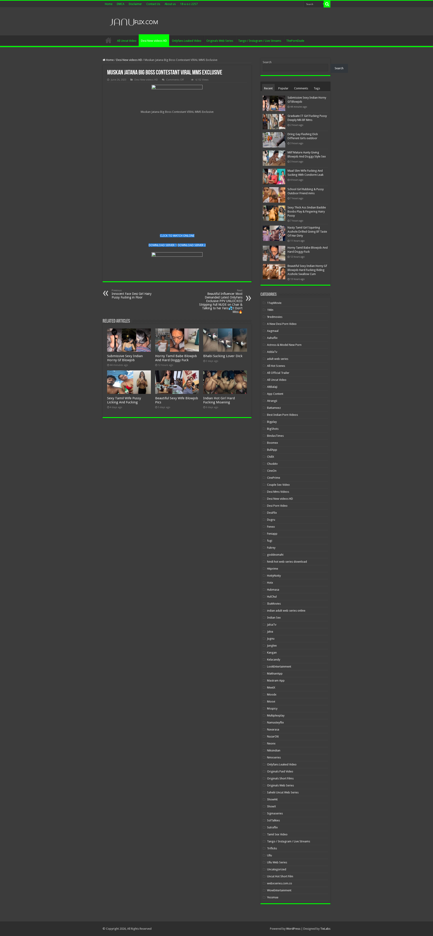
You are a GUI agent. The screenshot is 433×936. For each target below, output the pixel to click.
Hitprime (272, 568)
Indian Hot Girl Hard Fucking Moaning (219, 400)
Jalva (270, 631)
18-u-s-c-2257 (189, 4)
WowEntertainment (279, 890)
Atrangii (272, 400)
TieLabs (325, 928)
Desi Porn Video (277, 505)
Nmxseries (274, 757)
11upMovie (274, 303)
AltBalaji (272, 386)
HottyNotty (274, 575)
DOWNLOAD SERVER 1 (163, 245)
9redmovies (274, 317)
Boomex (272, 442)
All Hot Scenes (276, 365)
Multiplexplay (275, 715)
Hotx (270, 582)
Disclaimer (135, 4)
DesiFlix (272, 512)
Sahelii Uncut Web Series (283, 792)
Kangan (272, 652)
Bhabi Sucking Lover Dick (222, 356)
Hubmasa (273, 589)
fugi (269, 540)
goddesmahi (275, 554)
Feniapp (272, 533)
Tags (317, 88)
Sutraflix (272, 827)
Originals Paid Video (280, 771)
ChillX (270, 456)
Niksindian (273, 750)
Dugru (271, 519)
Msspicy (272, 708)
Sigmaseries (275, 813)
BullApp (272, 449)
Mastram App (276, 680)
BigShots (273, 428)
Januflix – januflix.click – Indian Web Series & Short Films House (108, 40)
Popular (283, 88)
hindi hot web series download (287, 561)
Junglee (272, 645)
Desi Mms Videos (278, 491)
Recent (268, 88)
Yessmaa (272, 897)
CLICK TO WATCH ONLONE (177, 235)
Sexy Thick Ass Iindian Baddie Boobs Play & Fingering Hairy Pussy (307, 211)
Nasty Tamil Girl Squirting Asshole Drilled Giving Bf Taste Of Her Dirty (307, 231)
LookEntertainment (279, 666)
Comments (301, 88)
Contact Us (153, 4)
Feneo (271, 526)
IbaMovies (274, 603)
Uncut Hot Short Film (280, 876)
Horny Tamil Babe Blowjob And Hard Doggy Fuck (176, 358)
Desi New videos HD (154, 40)
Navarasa (273, 729)
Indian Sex (274, 617)
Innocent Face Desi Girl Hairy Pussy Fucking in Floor (132, 294)
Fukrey (271, 547)
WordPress (293, 928)
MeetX (271, 687)
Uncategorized (276, 869)
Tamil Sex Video (277, 834)
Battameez (274, 407)
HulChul (272, 596)
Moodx (271, 694)
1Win (270, 310)
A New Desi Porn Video (282, 324)
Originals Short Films (280, 778)
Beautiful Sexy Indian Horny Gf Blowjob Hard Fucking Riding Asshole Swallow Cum (307, 270)
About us (170, 4)
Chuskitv (272, 463)
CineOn (271, 470)
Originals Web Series (219, 40)
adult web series (277, 359)
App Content (275, 393)
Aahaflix (272, 338)
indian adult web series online (286, 610)
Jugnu (270, 638)
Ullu (269, 855)
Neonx (271, 743)
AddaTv (272, 352)
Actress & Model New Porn (284, 345)
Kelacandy (273, 659)
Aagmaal (273, 331)
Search (267, 62)
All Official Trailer (278, 372)
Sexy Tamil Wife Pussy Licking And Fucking (124, 400)
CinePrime (273, 477)
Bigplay (272, 421)
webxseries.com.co (279, 883)
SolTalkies (273, 820)
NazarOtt (273, 736)
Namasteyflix (275, 722)
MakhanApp (275, 673)
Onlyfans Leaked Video (186, 40)
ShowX (271, 806)
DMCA (120, 4)
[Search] (327, 4)
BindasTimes (275, 435)
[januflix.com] (133, 21)
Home (108, 4)
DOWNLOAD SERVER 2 (191, 245)
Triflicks (272, 848)
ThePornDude (295, 40)
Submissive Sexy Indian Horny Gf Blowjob (125, 358)
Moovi (271, 701)
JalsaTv (271, 624)
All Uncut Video (126, 40)
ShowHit (272, 799)
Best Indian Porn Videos (282, 414)
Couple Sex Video (278, 484)
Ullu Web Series (277, 862)
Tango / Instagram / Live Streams (259, 40)
